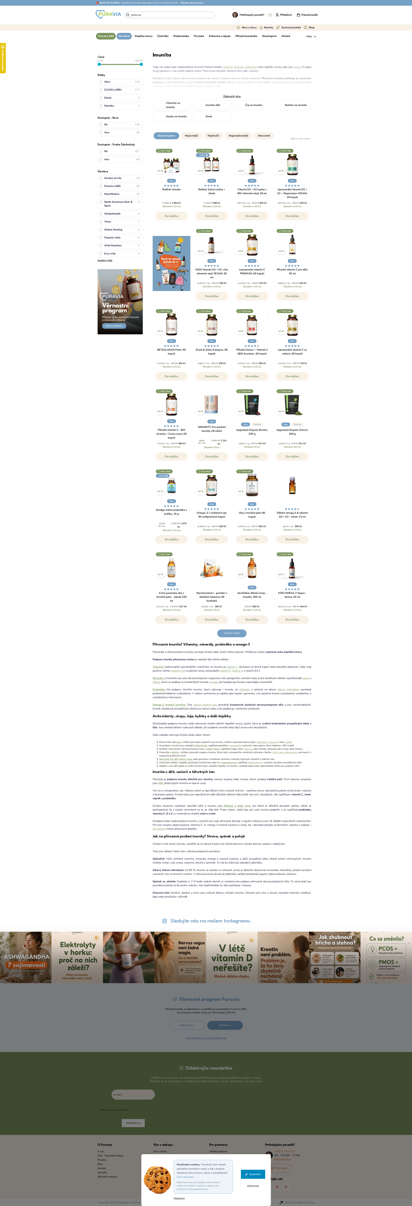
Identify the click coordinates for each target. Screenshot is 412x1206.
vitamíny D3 (178, 671)
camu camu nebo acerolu (285, 752)
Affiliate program (218, 1151)
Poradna (102, 1159)
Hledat (220, 15)
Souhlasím (255, 1174)
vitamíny (227, 67)
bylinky (175, 752)
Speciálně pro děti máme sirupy (176, 759)
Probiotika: (160, 689)
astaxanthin (235, 745)
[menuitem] (106, 36)
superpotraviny (229, 762)
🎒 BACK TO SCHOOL (108, 2)
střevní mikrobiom (288, 689)
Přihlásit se (225, 1025)
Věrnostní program (107, 1176)
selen (306, 678)
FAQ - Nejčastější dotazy (111, 1155)
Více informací (185, 1177)
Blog (311, 27)
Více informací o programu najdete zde (206, 1038)
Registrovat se (187, 1025)
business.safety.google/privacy (193, 1189)
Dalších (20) (105, 261)
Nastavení (179, 1198)
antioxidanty (200, 745)
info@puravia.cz (282, 1159)
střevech (244, 689)
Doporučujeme (166, 135)
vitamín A (237, 671)
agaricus (248, 748)
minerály (239, 67)
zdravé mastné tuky (205, 705)
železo (156, 682)
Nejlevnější (191, 135)
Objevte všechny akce (192, 2)
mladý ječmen (254, 762)
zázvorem (273, 742)
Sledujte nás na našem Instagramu (210, 921)
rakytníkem (262, 742)
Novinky (268, 27)
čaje (178, 742)
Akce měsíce (160, 1151)
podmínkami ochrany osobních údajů (149, 1109)
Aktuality (102, 1172)
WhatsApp (281, 1168)
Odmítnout (253, 1186)
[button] (232, 135)
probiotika (251, 67)
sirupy (297, 67)
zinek (215, 682)
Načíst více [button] (232, 633)
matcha (288, 742)
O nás (101, 1151)
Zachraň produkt (291, 27)
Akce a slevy (249, 27)
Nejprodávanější (238, 135)
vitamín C (231, 667)
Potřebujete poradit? (252, 15)
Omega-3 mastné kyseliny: (170, 705)
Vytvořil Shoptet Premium (299, 1202)
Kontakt (102, 1168)
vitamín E (225, 671)
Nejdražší (213, 135)
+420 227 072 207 (284, 1151)
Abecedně (264, 135)
